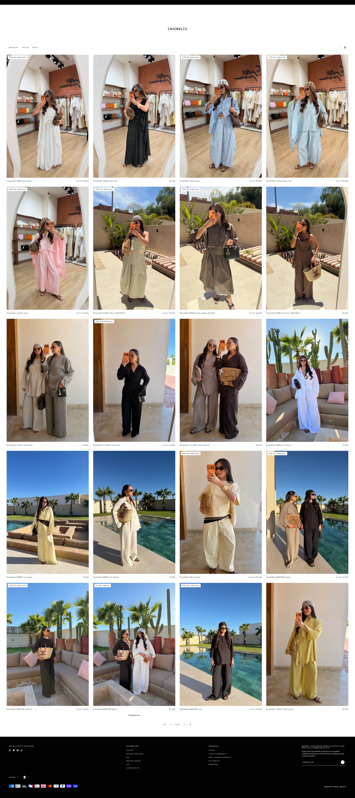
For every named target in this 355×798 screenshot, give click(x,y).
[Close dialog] (232, 363)
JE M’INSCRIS (207, 423)
